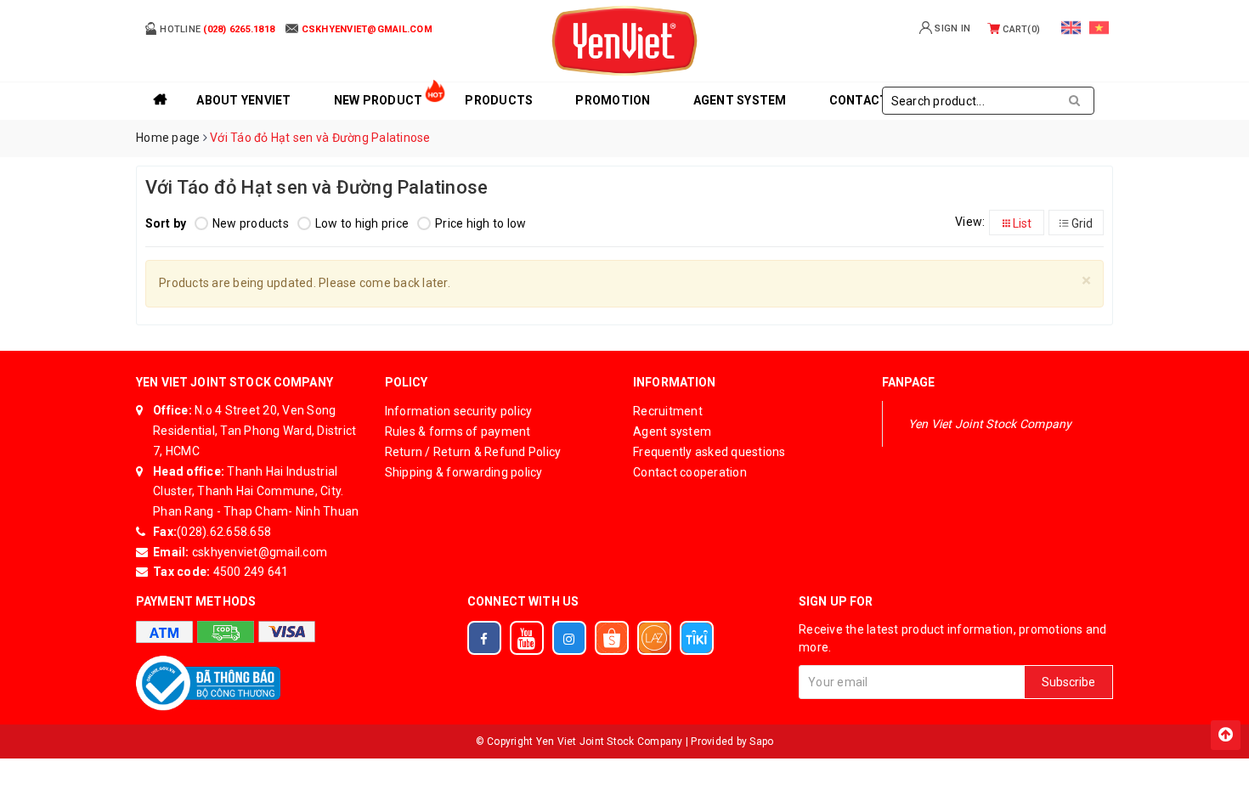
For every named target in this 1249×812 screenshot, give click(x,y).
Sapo (761, 741)
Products (499, 100)
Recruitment (668, 411)
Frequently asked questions (709, 452)
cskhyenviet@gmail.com (258, 552)
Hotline (215, 29)
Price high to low (480, 223)
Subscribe (1068, 682)
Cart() (1020, 29)
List (1020, 223)
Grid (1081, 223)
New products (250, 223)
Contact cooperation (690, 472)
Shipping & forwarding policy (464, 472)
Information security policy (459, 411)
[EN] (1071, 27)
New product (378, 100)
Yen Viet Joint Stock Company (990, 424)
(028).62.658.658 (224, 532)
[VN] (1099, 27)
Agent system (740, 100)
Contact (859, 100)
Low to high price (362, 223)
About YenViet (243, 100)
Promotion (612, 100)
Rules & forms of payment (458, 431)
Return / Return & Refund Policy (473, 452)
